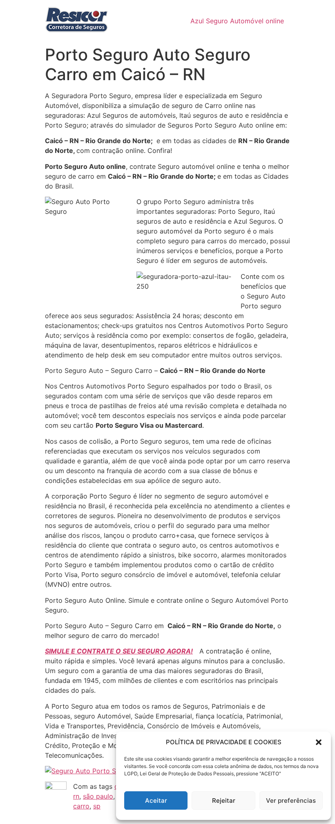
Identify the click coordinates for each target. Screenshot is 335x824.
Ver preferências (291, 800)
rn (76, 796)
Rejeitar (223, 800)
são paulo (98, 796)
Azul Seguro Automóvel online (237, 21)
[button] (319, 742)
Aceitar (156, 800)
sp (96, 806)
